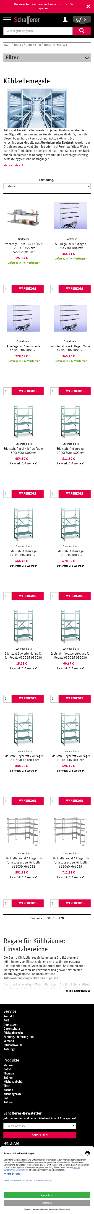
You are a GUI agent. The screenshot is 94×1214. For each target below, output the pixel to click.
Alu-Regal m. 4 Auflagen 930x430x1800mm (70, 246)
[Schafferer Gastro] (27, 20)
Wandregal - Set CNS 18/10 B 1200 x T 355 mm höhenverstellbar (23, 248)
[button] (88, 6)
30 (49, 918)
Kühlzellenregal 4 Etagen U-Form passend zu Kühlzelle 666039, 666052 (23, 862)
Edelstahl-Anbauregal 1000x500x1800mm (71, 451)
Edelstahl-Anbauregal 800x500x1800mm (71, 553)
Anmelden (40, 1135)
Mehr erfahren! (13, 165)
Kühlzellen (34, 45)
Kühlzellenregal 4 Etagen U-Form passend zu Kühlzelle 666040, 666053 (70, 862)
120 (61, 918)
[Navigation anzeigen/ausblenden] (7, 19)
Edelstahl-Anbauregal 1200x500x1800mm (24, 553)
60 (54, 918)
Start (7, 45)
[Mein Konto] (66, 20)
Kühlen (18, 45)
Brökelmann (70, 239)
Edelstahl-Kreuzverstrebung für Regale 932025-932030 (70, 655)
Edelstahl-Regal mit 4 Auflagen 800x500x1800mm (24, 451)
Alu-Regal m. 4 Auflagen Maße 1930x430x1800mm (70, 348)
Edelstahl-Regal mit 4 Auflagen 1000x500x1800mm (71, 758)
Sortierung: (46, 180)
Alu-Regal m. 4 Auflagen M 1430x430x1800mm (24, 348)
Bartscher (23, 239)
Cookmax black (24, 443)
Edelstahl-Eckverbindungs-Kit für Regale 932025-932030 (23, 655)
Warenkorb (28, 288)
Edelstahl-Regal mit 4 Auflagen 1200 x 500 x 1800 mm (24, 758)
